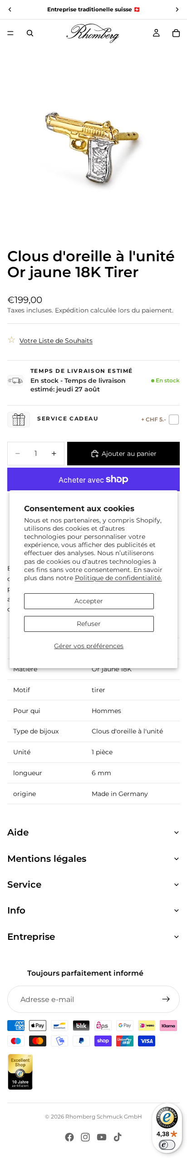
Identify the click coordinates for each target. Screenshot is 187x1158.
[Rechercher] (30, 33)
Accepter (88, 601)
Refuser (89, 624)
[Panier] (176, 33)
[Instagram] (85, 1137)
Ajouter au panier (129, 454)
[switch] (167, 1145)
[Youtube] (101, 1137)
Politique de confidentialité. (118, 578)
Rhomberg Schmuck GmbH (103, 1116)
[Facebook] (69, 1137)
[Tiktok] (117, 1137)
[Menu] (10, 33)
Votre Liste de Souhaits (56, 341)
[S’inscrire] (166, 999)
